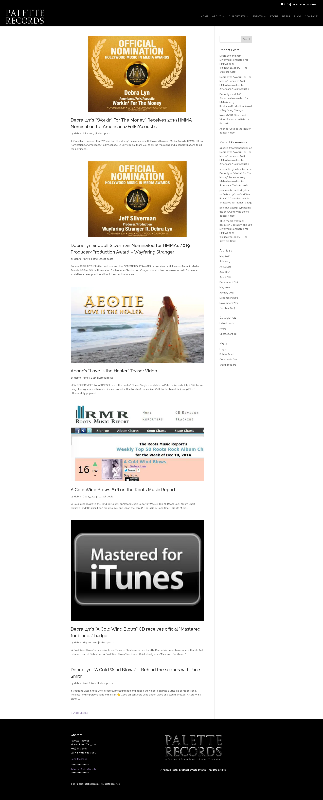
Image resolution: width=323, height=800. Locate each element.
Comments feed (229, 359)
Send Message (79, 759)
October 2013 (227, 308)
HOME (204, 16)
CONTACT (311, 16)
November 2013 (229, 303)
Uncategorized (228, 334)
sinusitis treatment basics (234, 148)
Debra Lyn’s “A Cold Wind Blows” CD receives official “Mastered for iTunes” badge (236, 198)
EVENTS (258, 16)
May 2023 (225, 256)
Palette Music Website (84, 769)
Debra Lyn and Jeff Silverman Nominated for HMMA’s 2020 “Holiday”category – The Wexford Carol (234, 63)
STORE (274, 16)
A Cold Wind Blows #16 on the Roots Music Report (123, 489)
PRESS (286, 16)
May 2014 (225, 287)
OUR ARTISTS (236, 16)
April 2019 (225, 266)
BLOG (297, 16)
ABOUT (216, 16)
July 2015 (225, 272)
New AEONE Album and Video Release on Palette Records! (234, 119)
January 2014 (227, 292)
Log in (223, 349)
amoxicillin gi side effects (234, 169)
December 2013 (229, 298)
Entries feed (227, 354)
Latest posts (103, 133)
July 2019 (225, 261)
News (223, 328)
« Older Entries (79, 713)
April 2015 (225, 277)
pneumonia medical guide (234, 190)
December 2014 (229, 282)
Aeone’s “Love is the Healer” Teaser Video (114, 370)
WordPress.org (228, 364)
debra (77, 133)
